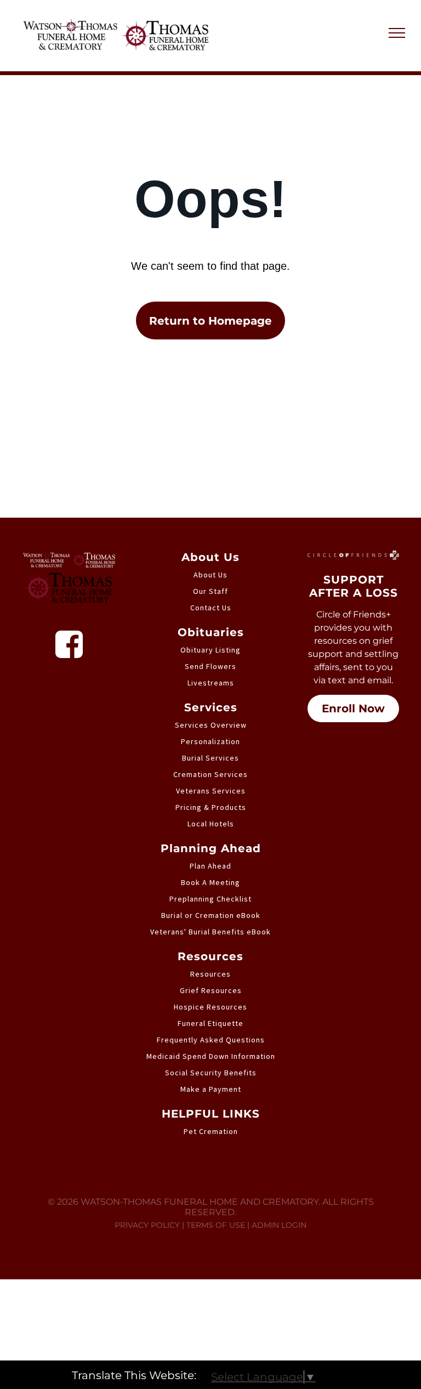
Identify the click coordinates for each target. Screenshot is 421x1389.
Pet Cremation (211, 1131)
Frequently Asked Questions (211, 1040)
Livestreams (210, 683)
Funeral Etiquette (210, 1023)
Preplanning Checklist (210, 899)
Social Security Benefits (211, 1073)
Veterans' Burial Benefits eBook (210, 932)
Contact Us (210, 608)
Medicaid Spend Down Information (210, 1056)
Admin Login (279, 1225)
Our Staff (210, 591)
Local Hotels (210, 824)
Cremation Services (210, 774)
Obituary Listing (210, 650)
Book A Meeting (210, 882)
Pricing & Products (210, 807)
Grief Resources (211, 990)
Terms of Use (215, 1225)
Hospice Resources (210, 1007)
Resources (210, 974)
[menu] (397, 33)
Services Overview (211, 725)
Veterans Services (211, 791)
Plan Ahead (210, 866)
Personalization (210, 741)
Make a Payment (210, 1089)
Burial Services (210, 758)
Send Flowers (210, 666)
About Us (210, 575)
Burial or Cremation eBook (210, 915)
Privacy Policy (147, 1225)
